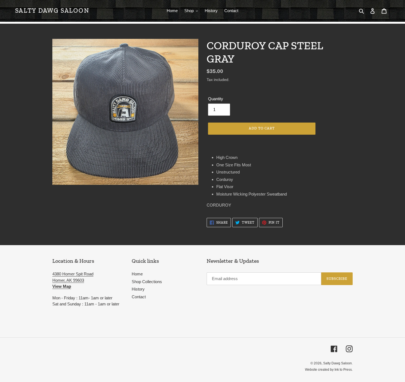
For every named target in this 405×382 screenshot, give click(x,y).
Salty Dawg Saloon (52, 10)
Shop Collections (147, 281)
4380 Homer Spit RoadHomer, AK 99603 (72, 280)
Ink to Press (343, 370)
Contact (139, 296)
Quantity (215, 98)
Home (137, 274)
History (138, 289)
